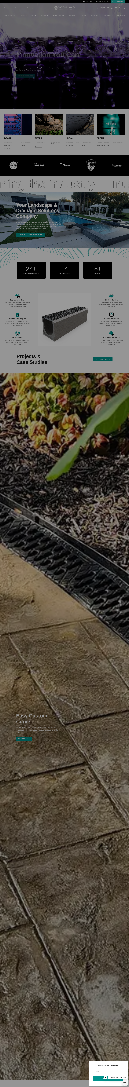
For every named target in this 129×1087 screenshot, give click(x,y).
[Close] (124, 1064)
